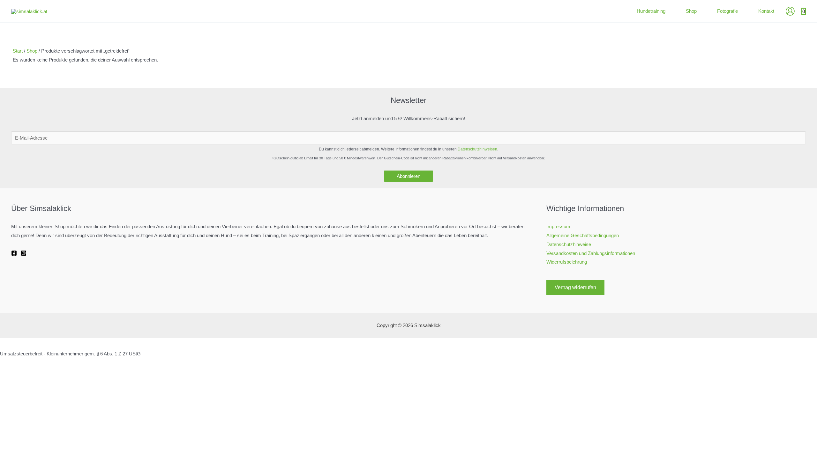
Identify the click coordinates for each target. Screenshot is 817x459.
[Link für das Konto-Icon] (790, 11)
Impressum (558, 226)
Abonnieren (408, 176)
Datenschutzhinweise (568, 244)
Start (18, 51)
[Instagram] (23, 253)
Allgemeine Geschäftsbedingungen (582, 235)
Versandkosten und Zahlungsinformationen (590, 253)
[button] (668, 11)
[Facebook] (14, 253)
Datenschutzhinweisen (477, 149)
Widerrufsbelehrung (566, 262)
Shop (31, 51)
